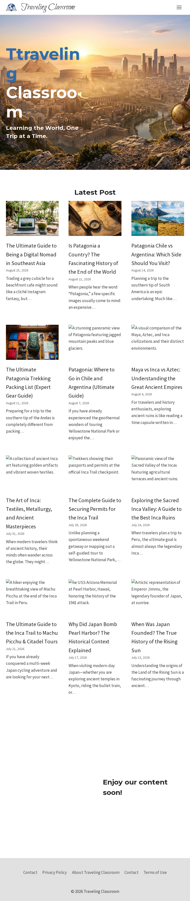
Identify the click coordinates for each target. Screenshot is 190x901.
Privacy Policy (54, 872)
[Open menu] (179, 7)
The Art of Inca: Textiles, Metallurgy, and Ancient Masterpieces (29, 513)
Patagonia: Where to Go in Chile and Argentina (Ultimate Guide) (92, 382)
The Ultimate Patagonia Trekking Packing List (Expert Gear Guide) (28, 382)
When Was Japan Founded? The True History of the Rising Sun (154, 637)
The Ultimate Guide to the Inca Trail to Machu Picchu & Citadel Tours (32, 633)
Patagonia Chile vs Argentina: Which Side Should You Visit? (156, 254)
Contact (30, 872)
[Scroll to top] (177, 893)
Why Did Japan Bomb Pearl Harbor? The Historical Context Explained (93, 637)
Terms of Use (155, 872)
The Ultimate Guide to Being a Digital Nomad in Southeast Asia (31, 254)
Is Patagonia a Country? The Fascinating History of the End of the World (93, 258)
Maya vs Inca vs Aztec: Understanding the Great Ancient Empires (156, 378)
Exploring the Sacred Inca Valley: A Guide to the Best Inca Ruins (156, 509)
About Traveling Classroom (95, 872)
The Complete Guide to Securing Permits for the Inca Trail (95, 509)
